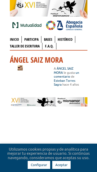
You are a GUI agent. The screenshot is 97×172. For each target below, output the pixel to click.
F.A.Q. (49, 46)
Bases (48, 39)
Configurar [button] (39, 165)
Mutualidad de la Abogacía (28, 25)
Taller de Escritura (25, 46)
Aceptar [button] (61, 165)
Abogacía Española (64, 25)
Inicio (14, 39)
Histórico (65, 39)
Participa (31, 39)
